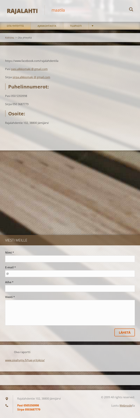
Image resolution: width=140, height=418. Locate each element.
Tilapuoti (76, 25)
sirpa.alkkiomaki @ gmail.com (31, 77)
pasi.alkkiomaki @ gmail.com (29, 69)
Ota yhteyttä (15, 25)
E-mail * (10, 267)
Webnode (126, 405)
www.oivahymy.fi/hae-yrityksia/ (25, 360)
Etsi (131, 10)
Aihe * (9, 282)
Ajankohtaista (47, 25)
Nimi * (9, 252)
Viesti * (10, 297)
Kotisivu (9, 37)
